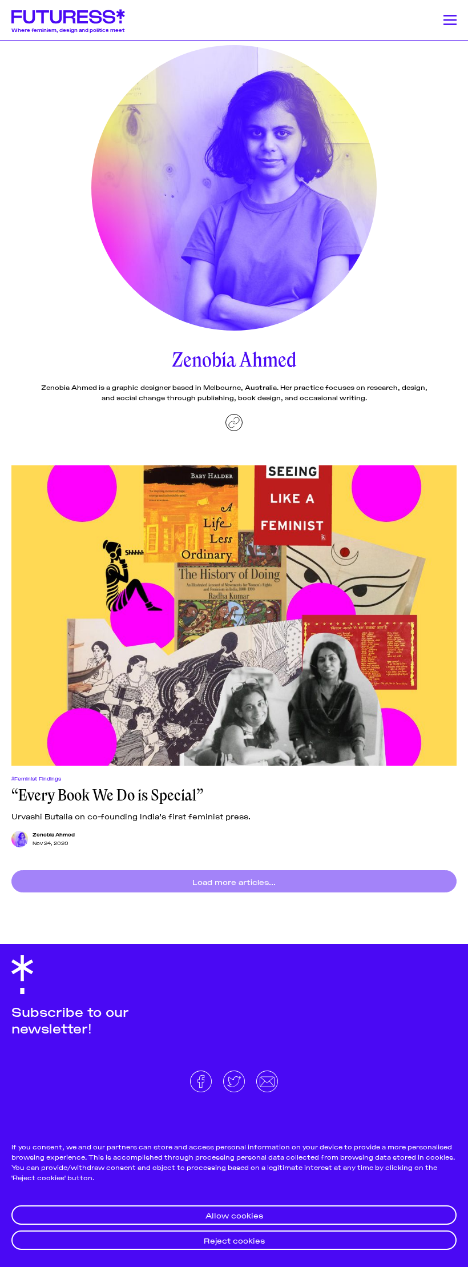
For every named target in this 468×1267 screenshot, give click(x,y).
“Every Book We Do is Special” (107, 795)
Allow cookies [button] (234, 1215)
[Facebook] (202, 1079)
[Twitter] (235, 1079)
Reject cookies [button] (234, 1240)
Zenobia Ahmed (54, 834)
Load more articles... (234, 881)
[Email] (267, 1079)
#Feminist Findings (36, 778)
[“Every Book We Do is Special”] (234, 615)
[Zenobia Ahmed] (19, 839)
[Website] (234, 422)
